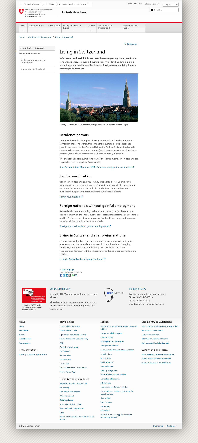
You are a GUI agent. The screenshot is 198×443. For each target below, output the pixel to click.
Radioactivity (65, 355)
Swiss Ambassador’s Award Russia (156, 363)
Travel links (64, 363)
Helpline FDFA (137, 288)
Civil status (105, 410)
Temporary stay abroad (70, 392)
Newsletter (24, 330)
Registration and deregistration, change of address (119, 327)
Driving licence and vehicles (112, 341)
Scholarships (106, 383)
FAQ (61, 343)
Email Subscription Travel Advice (73, 368)
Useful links (105, 398)
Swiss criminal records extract (113, 375)
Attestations (106, 358)
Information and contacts (152, 330)
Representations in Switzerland (73, 383)
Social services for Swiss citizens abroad (117, 350)
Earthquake (65, 351)
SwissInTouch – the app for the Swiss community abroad (116, 415)
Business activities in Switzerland (155, 343)
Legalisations (106, 354)
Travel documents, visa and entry (74, 339)
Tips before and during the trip (73, 335)
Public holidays (25, 339)
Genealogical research (110, 379)
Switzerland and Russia (130, 26)
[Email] (75, 275)
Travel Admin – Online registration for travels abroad (117, 392)
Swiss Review (106, 402)
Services (91, 25)
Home (21, 37)
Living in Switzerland (150, 335)
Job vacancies (24, 343)
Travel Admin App (67, 372)
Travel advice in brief (69, 330)
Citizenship (105, 406)
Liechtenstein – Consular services (114, 387)
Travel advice (54, 25)
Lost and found (107, 366)
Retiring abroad (66, 400)
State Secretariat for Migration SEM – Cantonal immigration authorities (95, 167)
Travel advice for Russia (70, 326)
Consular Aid (65, 359)
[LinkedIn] (67, 275)
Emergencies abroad (109, 346)
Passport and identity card (112, 333)
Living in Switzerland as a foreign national (81, 259)
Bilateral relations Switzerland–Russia (158, 354)
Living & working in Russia (72, 26)
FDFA (51, 4)
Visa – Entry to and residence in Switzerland (160, 326)
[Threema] (70, 275)
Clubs (62, 412)
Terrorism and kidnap (69, 347)
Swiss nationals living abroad (72, 408)
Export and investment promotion (156, 359)
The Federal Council (32, 4)
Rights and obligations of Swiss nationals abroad (77, 417)
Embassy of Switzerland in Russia (33, 354)
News (23, 25)
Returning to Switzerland (70, 404)
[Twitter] (64, 275)
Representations (36, 25)
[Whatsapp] (72, 275)
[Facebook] (61, 275)
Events (22, 335)
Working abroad (67, 396)
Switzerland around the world (75, 4)
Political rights (107, 337)
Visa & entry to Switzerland (105, 26)
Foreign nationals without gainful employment (84, 226)
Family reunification (70, 196)
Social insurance (107, 362)
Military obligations (109, 370)
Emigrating (64, 387)
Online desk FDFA (60, 288)
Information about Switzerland (155, 339)
